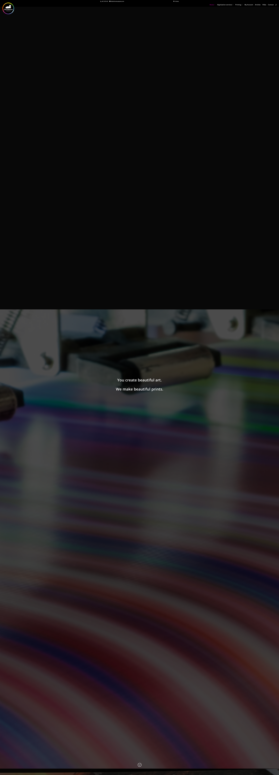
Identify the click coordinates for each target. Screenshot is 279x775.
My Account (249, 5)
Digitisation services (224, 5)
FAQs (264, 5)
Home (212, 5)
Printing (238, 5)
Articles (258, 5)
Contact (271, 5)
